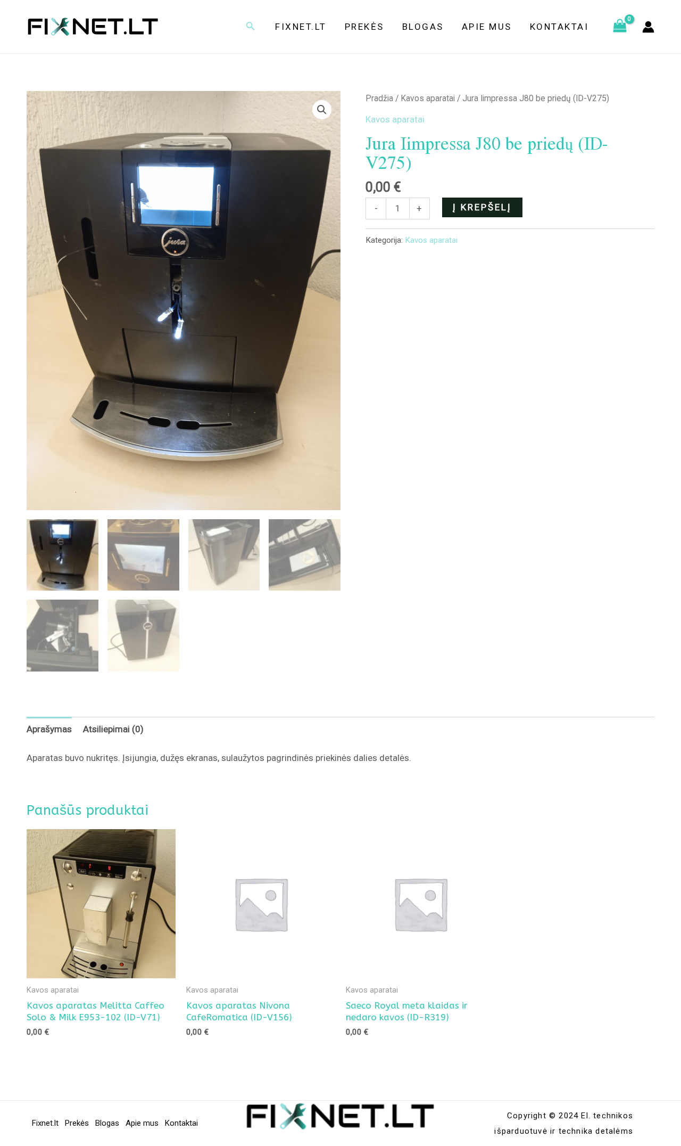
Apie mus (487, 26)
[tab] (49, 729)
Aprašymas (49, 729)
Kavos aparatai (428, 98)
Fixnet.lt (301, 26)
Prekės (364, 26)
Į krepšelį (482, 207)
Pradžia (379, 98)
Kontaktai (559, 26)
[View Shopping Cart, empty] (620, 26)
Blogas (423, 26)
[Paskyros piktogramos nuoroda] (648, 27)
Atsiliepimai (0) (113, 729)
